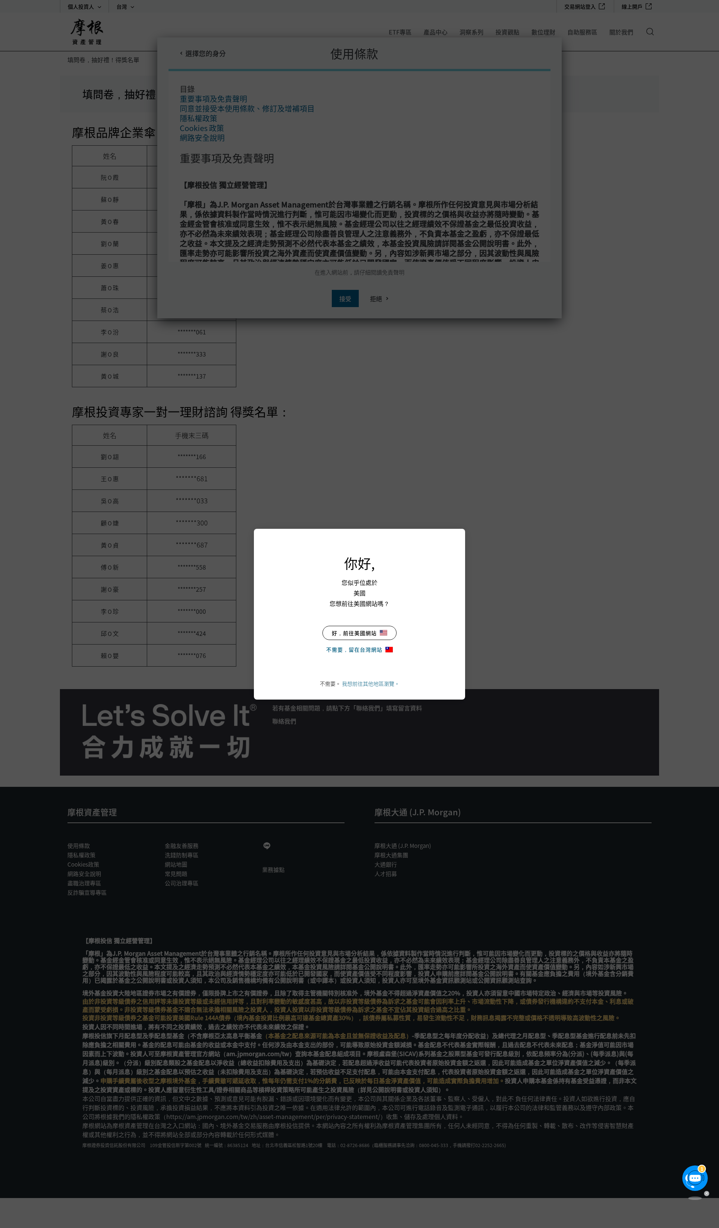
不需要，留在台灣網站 (354, 649)
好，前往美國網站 (354, 633)
